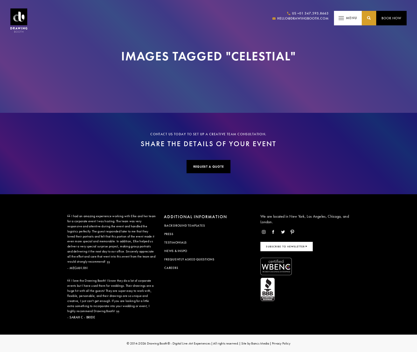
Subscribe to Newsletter (286, 246)
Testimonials (175, 242)
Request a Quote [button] (208, 167)
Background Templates (184, 225)
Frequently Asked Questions (189, 259)
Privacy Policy (281, 343)
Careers (171, 268)
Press (169, 234)
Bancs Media (260, 343)
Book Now (391, 18)
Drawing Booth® (158, 343)
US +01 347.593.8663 (310, 13)
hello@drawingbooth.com (302, 18)
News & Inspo (175, 251)
